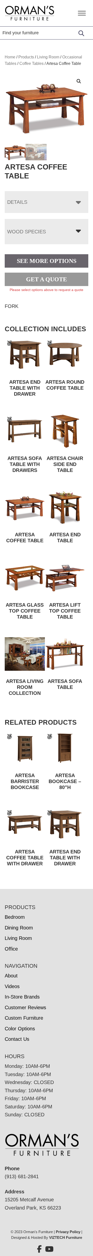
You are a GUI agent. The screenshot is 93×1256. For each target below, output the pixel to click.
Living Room (48, 57)
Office (11, 949)
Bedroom (15, 917)
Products (26, 57)
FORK (11, 306)
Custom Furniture (24, 1018)
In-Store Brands (22, 997)
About (11, 975)
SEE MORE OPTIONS (46, 261)
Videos (12, 986)
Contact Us (17, 1039)
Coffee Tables (31, 63)
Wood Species (26, 231)
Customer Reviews (25, 1007)
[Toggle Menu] (82, 13)
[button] (78, 81)
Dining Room (19, 927)
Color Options (20, 1028)
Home (10, 57)
